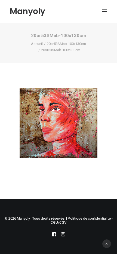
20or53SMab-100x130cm (66, 44)
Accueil (37, 44)
